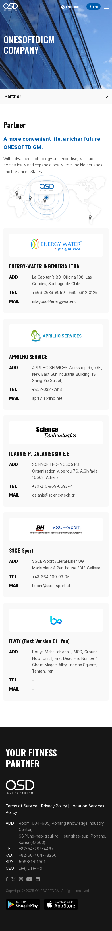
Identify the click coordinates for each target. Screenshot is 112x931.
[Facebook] (7, 880)
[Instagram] (21, 880)
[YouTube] (29, 880)
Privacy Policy (54, 806)
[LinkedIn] (38, 880)
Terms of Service (21, 806)
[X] (13, 880)
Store (94, 6)
